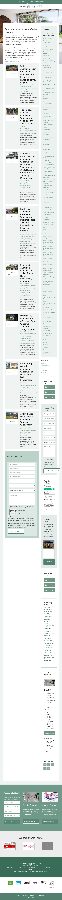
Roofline (45, 217)
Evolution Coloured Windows (48, 121)
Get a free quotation (51, 392)
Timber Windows (47, 324)
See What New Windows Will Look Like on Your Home (49, 657)
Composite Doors (47, 72)
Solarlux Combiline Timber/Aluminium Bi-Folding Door (49, 282)
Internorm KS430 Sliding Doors (47, 186)
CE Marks (17, 895)
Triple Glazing (34, 88)
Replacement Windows (25, 88)
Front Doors (46, 134)
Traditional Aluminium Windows (49, 327)
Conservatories (47, 77)
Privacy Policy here (8, 797)
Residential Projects (24, 187)
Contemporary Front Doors (48, 89)
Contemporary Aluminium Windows (28, 84)
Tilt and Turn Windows (25, 342)
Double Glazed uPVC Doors (48, 104)
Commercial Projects (48, 70)
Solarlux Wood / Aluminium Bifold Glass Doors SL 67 (49, 297)
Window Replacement (26, 90)
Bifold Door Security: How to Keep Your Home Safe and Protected (48, 611)
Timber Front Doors (48, 321)
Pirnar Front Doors (48, 204)
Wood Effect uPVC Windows (47, 353)
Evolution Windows (48, 124)
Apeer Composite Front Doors (47, 45)
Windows (33, 243)
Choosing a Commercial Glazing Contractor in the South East (49, 623)
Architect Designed (24, 128)
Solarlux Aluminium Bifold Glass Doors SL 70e (48, 254)
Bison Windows (47, 67)
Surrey (43, 374)
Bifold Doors (23, 382)
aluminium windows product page (12, 61)
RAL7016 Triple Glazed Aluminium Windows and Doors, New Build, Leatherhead (27, 371)
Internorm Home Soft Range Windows (48, 172)
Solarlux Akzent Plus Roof (48, 232)
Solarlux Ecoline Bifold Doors (49, 287)
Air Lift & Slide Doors (24, 427)
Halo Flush (46, 144)
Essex (42, 367)
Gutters (45, 142)
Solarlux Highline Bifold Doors (47, 292)
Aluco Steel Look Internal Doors (47, 41)
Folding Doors (46, 129)
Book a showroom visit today (50, 733)
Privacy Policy (47, 461)
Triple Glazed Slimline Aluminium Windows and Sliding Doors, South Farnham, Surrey (27, 117)
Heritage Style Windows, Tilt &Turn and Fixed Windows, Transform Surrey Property (27, 322)
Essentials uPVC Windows (47, 117)
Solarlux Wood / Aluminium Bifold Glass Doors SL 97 (49, 303)
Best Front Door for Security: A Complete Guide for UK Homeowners (48, 647)
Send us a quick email (51, 397)
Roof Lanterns (47, 214)
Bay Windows (46, 58)
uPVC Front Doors (47, 333)
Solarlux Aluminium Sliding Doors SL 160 (48, 273)
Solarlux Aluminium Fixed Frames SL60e (48, 265)
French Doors (46, 132)
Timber (45, 314)
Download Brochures (48, 821)
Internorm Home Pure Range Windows (49, 168)
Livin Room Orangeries (49, 192)
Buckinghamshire (45, 365)
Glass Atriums (46, 139)
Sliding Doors (29, 132)
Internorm (46, 160)
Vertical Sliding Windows (47, 339)
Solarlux (31, 340)
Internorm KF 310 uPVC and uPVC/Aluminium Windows (49, 181)
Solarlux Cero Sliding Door (48, 277)
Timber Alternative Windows (48, 318)
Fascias (45, 127)
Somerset (43, 372)
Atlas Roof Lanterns (48, 56)
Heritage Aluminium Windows (26, 336)
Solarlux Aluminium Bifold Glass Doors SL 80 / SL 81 (48, 259)
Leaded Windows (47, 190)
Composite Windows (48, 75)
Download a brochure (51, 387)
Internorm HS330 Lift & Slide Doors (49, 176)
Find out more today (49, 562)
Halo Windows (46, 149)
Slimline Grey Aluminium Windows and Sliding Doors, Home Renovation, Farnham (26, 273)
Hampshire (44, 368)
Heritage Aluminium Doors (26, 335)
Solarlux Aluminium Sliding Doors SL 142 (48, 269)
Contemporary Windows (25, 86)
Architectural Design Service (26, 331)
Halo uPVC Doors (47, 147)
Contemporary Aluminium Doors (47, 80)
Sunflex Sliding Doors (48, 309)
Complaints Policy (33, 895)
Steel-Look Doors (47, 307)
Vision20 (32, 294)
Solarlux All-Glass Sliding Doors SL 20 (48, 237)
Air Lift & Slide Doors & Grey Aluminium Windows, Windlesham (26, 419)
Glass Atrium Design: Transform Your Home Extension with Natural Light (49, 635)
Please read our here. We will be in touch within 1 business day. (49, 462)
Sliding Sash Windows (48, 222)
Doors (44, 101)
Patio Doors (22, 132)
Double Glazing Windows (25, 183)
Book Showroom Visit (29, 821)
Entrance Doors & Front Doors (47, 112)
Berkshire (43, 363)
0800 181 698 (49, 751)
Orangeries (46, 199)
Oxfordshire (44, 370)
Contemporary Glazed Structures (49, 93)
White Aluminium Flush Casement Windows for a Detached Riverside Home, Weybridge (28, 74)
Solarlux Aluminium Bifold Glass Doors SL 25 (48, 242)
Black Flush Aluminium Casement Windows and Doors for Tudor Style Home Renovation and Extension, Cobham (27, 219)
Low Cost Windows (48, 197)
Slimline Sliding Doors (25, 133)
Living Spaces (46, 195)
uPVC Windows (47, 335)
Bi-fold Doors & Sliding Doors (49, 61)
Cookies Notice (24, 895)
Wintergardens (47, 349)
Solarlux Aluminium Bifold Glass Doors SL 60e (28, 389)
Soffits (44, 227)
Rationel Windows (47, 207)
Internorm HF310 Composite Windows (48, 163)
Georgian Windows (48, 137)
